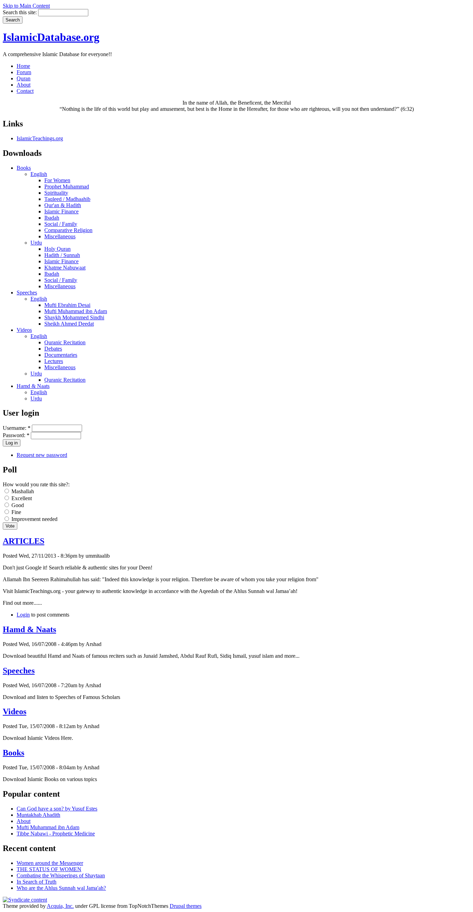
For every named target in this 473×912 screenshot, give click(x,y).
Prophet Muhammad (66, 186)
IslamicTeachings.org (40, 138)
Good (17, 505)
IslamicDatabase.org (51, 37)
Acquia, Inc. (60, 906)
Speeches (27, 292)
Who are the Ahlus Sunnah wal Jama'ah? (61, 888)
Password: (16, 435)
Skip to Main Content (26, 6)
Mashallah (22, 491)
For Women (57, 180)
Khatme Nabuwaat (65, 268)
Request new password (42, 455)
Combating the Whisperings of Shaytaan (61, 875)
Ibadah (51, 218)
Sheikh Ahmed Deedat (69, 324)
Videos (24, 330)
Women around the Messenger (50, 863)
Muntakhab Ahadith (38, 815)
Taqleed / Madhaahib (67, 199)
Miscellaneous (59, 236)
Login (23, 615)
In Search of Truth (36, 882)
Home (23, 66)
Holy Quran (57, 249)
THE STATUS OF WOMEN (49, 869)
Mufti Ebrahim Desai (67, 305)
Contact (25, 91)
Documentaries (60, 355)
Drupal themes (186, 906)
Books (24, 168)
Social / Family (60, 224)
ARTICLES (23, 541)
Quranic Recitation (65, 342)
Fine (15, 512)
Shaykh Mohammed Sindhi (74, 317)
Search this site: (20, 12)
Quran (23, 78)
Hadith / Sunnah (62, 255)
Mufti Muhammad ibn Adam (75, 311)
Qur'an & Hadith (62, 205)
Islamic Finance (61, 211)
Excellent (21, 498)
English (38, 174)
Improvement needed (33, 519)
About (23, 85)
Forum (24, 72)
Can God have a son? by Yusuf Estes (57, 809)
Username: (16, 428)
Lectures (53, 361)
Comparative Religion (68, 230)
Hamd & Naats (33, 386)
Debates (53, 349)
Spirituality (56, 193)
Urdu (36, 243)
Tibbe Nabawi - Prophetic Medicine (56, 833)
